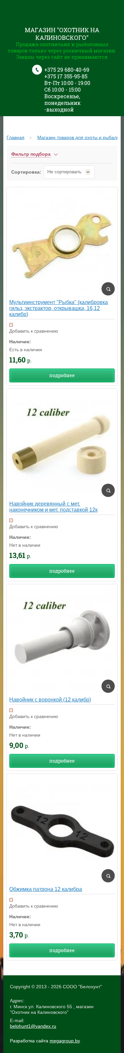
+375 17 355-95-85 (65, 76)
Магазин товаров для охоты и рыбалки (79, 137)
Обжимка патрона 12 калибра (45, 889)
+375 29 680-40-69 (66, 69)
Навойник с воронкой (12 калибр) (50, 699)
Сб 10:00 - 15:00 (62, 89)
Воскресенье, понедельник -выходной (62, 103)
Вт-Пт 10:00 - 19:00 (67, 82)
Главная (15, 137)
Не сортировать (64, 171)
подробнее (62, 375)
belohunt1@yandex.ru (33, 1026)
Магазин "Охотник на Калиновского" (62, 33)
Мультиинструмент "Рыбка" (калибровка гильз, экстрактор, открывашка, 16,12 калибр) (58, 308)
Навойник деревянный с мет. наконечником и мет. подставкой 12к (53, 507)
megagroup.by (65, 1040)
